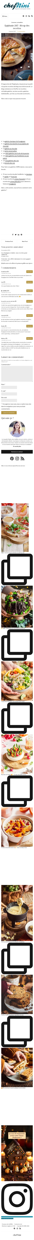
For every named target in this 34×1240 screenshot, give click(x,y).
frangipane (12, 184)
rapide (6, 176)
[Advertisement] (17, 120)
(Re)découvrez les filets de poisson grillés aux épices (16, 263)
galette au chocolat (11, 148)
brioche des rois (10, 163)
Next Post (25, 241)
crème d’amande (19, 179)
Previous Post (9, 241)
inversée (14, 176)
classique (29, 174)
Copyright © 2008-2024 (23, 1226)
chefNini (4, 290)
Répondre (29, 271)
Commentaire (6, 364)
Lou (2, 282)
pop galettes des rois (12, 160)
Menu (5, 16)
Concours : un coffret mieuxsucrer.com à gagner (16, 259)
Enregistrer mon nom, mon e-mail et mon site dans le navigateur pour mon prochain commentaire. (16, 406)
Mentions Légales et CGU (8, 1226)
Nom (3, 384)
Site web (4, 397)
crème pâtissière (15, 181)
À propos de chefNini (7, 1224)
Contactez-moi (18, 1224)
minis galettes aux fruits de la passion (17, 153)
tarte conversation (11, 151)
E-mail (3, 391)
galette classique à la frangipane (15, 141)
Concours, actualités (17, 22)
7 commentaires (21, 31)
